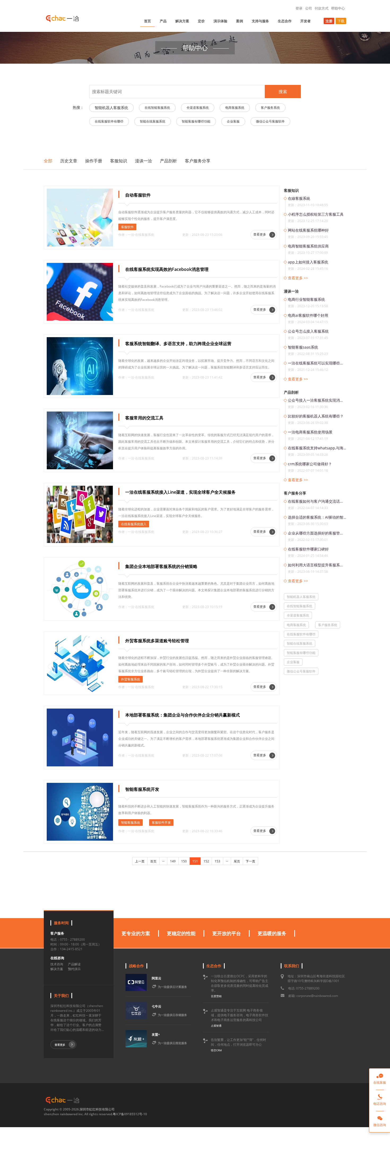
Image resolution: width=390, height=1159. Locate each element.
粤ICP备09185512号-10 (130, 1114)
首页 (147, 21)
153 (217, 861)
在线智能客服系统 (157, 107)
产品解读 (74, 964)
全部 (48, 161)
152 (206, 861)
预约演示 (74, 969)
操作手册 (93, 161)
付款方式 (321, 8)
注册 (329, 21)
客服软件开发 (161, 822)
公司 (308, 8)
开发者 (305, 21)
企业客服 (233, 121)
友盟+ (156, 1034)
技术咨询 (56, 964)
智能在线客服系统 (152, 121)
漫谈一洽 (143, 161)
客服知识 (118, 161)
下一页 (250, 861)
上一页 (140, 861)
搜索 (283, 91)
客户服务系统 (270, 107)
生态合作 (285, 21)
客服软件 (127, 227)
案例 (239, 21)
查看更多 (260, 234)
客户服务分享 (197, 161)
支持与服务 (260, 21)
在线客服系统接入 (133, 524)
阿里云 (156, 978)
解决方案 (182, 21)
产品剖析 (168, 161)
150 (184, 861)
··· (163, 861)
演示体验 (220, 21)
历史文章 (68, 161)
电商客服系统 (234, 107)
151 (195, 861)
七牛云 (156, 1006)
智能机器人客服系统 (111, 107)
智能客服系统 (130, 822)
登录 (299, 8)
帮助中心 (338, 8)
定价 (201, 21)
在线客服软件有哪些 (109, 121)
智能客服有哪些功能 (196, 121)
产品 (163, 21)
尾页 (237, 861)
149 (173, 861)
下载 (340, 21)
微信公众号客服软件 (270, 121)
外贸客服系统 (130, 679)
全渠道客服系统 (198, 107)
